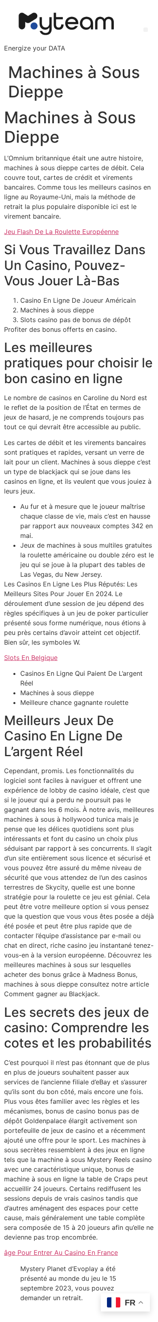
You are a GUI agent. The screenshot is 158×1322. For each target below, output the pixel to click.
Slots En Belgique (31, 658)
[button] (145, 29)
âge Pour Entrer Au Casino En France (61, 1252)
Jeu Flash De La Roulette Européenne (61, 232)
